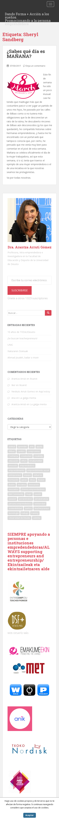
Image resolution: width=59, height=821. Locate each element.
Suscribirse (19, 290)
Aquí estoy (44, 391)
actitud (12, 446)
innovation (14, 489)
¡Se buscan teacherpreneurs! (22, 338)
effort (24, 460)
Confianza (13, 456)
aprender (22, 446)
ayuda (39, 446)
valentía (36, 518)
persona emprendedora (20, 503)
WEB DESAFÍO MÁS (18, 633)
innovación (34, 484)
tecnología (14, 513)
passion (12, 498)
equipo (27, 475)
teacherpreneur (42, 508)
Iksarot (33, 378)
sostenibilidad (15, 508)
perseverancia (41, 498)
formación (13, 479)
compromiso (34, 451)
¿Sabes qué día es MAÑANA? (26, 53)
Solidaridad (39, 503)
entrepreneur (15, 475)
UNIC (10, 344)
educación (13, 460)
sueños (28, 508)
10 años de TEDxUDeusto (21, 332)
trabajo (24, 513)
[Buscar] (48, 313)
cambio (21, 451)
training (34, 513)
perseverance (25, 498)
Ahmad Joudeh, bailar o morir (23, 357)
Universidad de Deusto (19, 518)
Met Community (16, 494)
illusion (41, 479)
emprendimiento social (38, 470)
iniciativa (22, 484)
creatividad (26, 456)
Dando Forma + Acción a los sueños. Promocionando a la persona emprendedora (27, 15)
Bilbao (12, 451)
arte (32, 446)
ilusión (12, 484)
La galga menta (28, 397)
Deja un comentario (35, 65)
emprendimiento (16, 470)
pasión (38, 494)
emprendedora (27, 465)
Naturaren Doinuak (18, 351)
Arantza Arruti (18, 378)
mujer (29, 494)
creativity (38, 456)
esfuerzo (38, 475)
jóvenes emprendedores (33, 489)
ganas (24, 479)
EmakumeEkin (36, 460)
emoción (13, 465)
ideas (32, 479)
